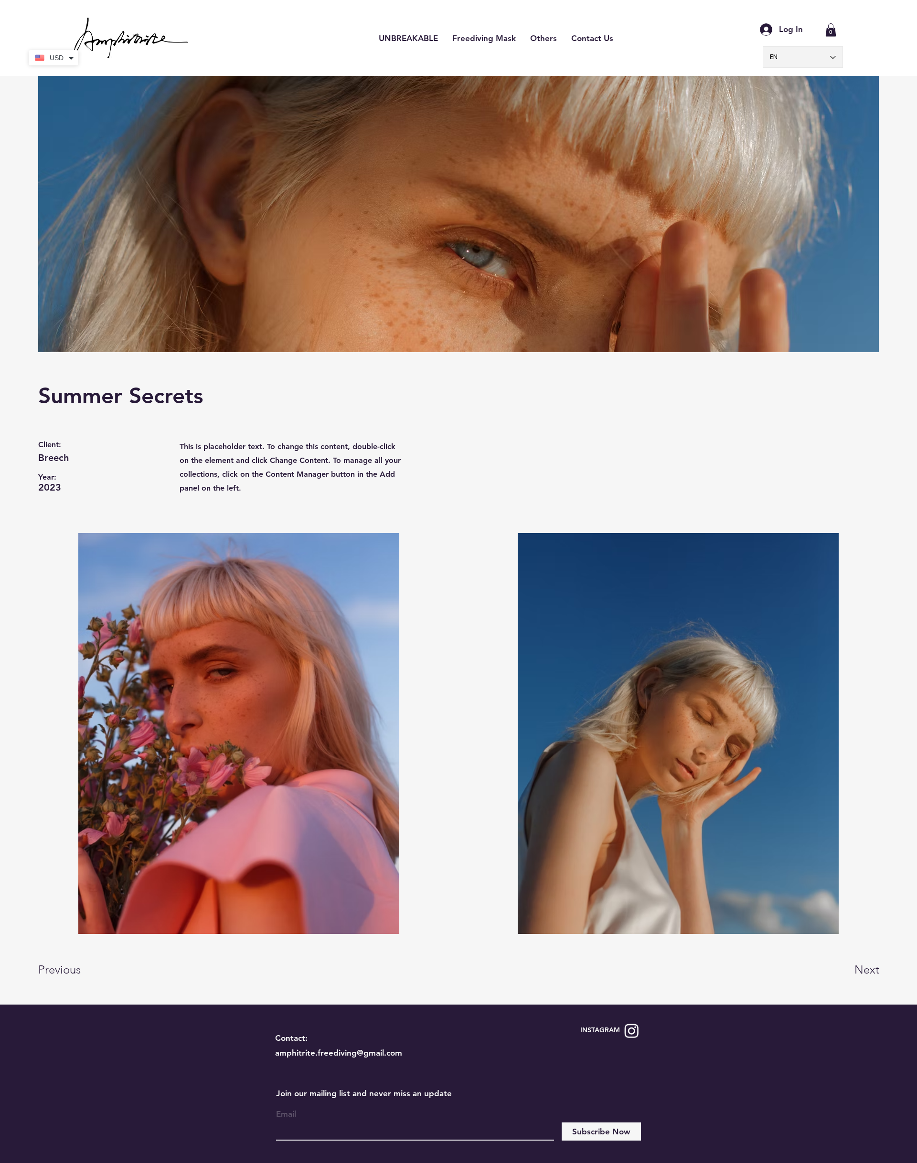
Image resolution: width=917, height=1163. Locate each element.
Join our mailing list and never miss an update (364, 1093)
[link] (830, 29)
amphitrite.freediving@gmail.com (338, 1053)
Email (286, 1114)
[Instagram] (631, 1030)
